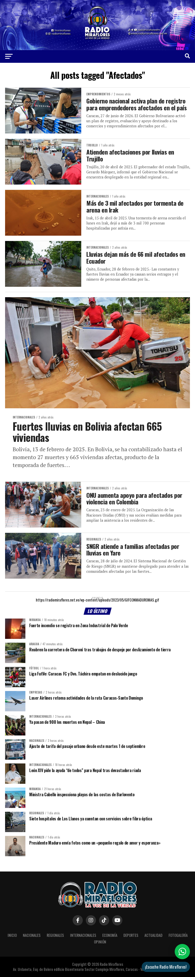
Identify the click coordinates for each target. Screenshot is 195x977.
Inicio (12, 935)
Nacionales (32, 935)
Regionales (55, 935)
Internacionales (83, 935)
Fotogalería (178, 935)
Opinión (100, 941)
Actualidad (153, 935)
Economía (109, 935)
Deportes (130, 935)
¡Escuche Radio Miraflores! (166, 967)
